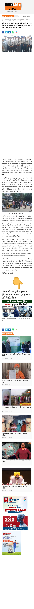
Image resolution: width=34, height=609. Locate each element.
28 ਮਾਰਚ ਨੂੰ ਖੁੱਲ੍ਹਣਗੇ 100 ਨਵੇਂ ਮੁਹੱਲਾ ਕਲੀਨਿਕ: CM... (15, 487)
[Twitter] (6, 33)
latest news (5, 325)
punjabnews (5, 327)
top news (11, 327)
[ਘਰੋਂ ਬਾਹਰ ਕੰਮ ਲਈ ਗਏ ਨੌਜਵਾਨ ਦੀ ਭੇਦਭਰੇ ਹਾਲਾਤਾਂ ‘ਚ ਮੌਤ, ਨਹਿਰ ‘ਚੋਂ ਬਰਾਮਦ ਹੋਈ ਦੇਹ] (16, 397)
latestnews (23, 325)
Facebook (18, 318)
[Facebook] (3, 33)
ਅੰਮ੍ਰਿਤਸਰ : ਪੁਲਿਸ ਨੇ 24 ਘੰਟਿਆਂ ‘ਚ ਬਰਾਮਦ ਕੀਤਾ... (14, 434)
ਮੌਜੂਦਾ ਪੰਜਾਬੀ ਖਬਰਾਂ (8, 19)
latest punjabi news (14, 325)
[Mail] (9, 33)
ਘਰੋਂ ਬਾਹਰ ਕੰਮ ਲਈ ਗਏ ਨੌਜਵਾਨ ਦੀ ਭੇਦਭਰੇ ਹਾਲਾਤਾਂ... (16, 407)
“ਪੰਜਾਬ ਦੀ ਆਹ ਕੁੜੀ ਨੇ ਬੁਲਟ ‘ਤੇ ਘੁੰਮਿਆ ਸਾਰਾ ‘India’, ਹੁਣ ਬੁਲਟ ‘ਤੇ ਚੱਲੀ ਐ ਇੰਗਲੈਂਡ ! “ (16, 294)
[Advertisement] (17, 72)
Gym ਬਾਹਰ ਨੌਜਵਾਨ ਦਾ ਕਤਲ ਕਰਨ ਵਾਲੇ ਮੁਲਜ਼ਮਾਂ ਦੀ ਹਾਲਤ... (16, 460)
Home (3, 19)
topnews (16, 327)
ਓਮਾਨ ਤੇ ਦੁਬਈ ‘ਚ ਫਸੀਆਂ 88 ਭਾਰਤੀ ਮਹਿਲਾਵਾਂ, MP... (15, 381)
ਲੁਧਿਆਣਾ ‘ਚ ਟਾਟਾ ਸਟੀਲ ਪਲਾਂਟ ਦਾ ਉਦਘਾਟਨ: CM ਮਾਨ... (16, 355)
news (28, 325)
